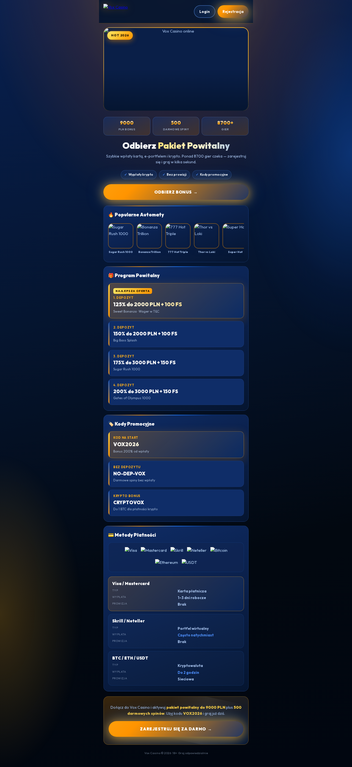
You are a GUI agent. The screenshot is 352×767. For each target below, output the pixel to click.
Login (204, 11)
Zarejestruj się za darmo (176, 729)
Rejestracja (233, 11)
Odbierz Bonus (175, 192)
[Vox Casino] (130, 11)
